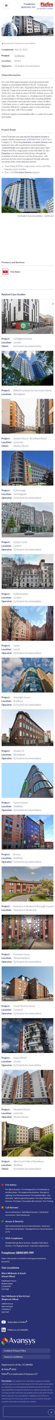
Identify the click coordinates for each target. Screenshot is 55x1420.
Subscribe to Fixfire (17, 1321)
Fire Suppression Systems (28, 1192)
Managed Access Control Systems (39, 1229)
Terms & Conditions (13, 1356)
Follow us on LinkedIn (18, 1329)
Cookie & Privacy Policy (15, 1350)
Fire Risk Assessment (21, 1195)
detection (27, 142)
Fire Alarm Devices (23, 172)
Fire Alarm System (39, 136)
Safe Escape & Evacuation (25, 1198)
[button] (6, 5)
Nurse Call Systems (13, 1212)
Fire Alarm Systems (12, 1189)
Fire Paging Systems (21, 1246)
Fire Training (48, 1201)
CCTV (7, 1232)
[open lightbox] (27, 194)
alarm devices (41, 142)
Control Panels (9, 148)
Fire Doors (17, 1201)
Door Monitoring (22, 1215)
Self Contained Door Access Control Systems (23, 1226)
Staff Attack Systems (30, 1212)
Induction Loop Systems (39, 1246)
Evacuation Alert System (32, 1201)
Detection (6, 153)
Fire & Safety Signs (38, 1195)
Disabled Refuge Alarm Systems (17, 1243)
